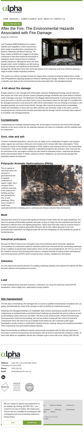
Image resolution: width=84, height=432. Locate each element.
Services (14, 19)
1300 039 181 (16, 368)
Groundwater (70, 409)
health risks (69, 227)
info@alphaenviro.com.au (21, 371)
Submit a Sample (29, 19)
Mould (53, 412)
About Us (48, 19)
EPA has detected (75, 249)
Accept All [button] (32, 423)
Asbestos (58, 409)
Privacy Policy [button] (9, 417)
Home (5, 19)
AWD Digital (44, 419)
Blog (40, 19)
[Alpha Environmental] (12, 9)
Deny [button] (13, 423)
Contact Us (59, 19)
